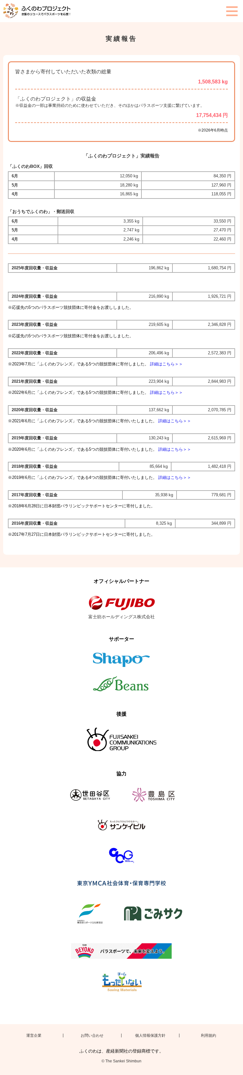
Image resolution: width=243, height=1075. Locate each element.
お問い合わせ (92, 1035)
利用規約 (208, 1035)
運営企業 (33, 1035)
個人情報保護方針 (150, 1035)
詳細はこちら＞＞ (166, 364)
